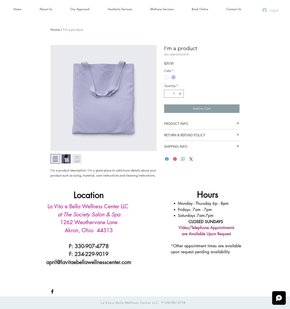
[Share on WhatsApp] (183, 159)
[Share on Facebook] (166, 159)
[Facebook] (52, 291)
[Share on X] (191, 159)
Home (55, 30)
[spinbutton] (174, 93)
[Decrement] (167, 93)
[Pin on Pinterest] (174, 159)
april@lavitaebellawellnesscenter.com (88, 262)
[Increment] (180, 93)
